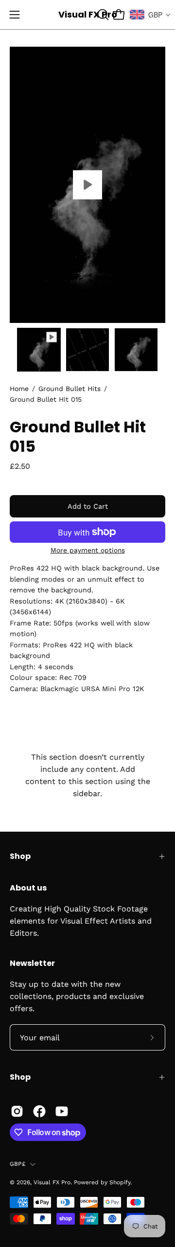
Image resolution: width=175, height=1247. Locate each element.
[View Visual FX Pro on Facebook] (39, 1111)
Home (19, 388)
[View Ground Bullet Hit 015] (87, 185)
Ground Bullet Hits (69, 388)
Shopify (119, 1182)
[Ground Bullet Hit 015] (39, 350)
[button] (102, 14)
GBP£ (17, 1163)
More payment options (88, 550)
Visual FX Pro (87, 14)
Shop (20, 856)
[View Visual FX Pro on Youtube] (61, 1111)
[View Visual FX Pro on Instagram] (17, 1111)
